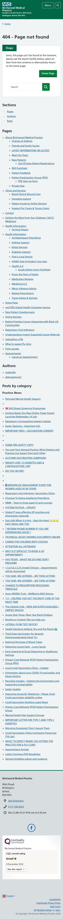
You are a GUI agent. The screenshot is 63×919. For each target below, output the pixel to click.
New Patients (19, 159)
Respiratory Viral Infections (19, 329)
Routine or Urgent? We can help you (25, 619)
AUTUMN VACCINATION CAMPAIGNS (25, 457)
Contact (9, 213)
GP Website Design (43, 910)
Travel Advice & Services (24, 298)
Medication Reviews (22, 279)
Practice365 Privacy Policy (48, 903)
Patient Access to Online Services (29, 203)
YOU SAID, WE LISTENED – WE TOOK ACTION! (30, 576)
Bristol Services (19, 247)
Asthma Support (20, 242)
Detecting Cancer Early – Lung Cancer (25, 646)
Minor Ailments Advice (24, 288)
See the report (14, 869)
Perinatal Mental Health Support (23, 398)
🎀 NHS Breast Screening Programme (25, 408)
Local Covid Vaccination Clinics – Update (26, 668)
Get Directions (16, 800)
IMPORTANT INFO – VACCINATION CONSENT (29, 430)
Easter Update (13, 689)
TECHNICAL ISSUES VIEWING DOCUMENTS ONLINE (32, 537)
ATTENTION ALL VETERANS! (20, 546)
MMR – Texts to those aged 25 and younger (28, 502)
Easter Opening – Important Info (22, 426)
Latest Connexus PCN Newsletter (22, 754)
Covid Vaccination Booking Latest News (26, 702)
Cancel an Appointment (25, 357)
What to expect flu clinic (18, 344)
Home (7, 24)
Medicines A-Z (19, 283)
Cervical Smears (20, 229)
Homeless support (21, 198)
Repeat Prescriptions (23, 293)
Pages (10, 111)
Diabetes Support (21, 252)
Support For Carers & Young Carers (30, 208)
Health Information (15, 226)
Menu (48, 5)
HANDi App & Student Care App (29, 261)
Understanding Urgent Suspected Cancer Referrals (32, 334)
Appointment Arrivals (17, 749)
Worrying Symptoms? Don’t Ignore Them (27, 728)
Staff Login (55, 906)
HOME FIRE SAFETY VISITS (19, 444)
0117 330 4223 (16, 806)
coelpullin (10, 372)
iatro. (58, 910)
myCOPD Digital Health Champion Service (27, 307)
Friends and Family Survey (26, 145)
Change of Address (22, 141)
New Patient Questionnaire (20, 312)
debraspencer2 (13, 377)
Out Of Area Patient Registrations (36, 163)
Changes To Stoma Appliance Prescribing (27, 498)
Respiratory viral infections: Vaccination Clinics (30, 493)
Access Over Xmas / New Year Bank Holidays (29, 614)
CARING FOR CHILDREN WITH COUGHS (26, 541)
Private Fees (18, 185)
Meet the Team (20, 155)
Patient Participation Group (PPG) (30, 177)
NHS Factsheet (19, 168)
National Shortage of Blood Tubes (23, 642)
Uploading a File (14, 339)
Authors (11, 116)
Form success (12, 348)
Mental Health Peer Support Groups (24, 715)
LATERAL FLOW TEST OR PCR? (21, 624)
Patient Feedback (21, 172)
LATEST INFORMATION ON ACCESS (30, 150)
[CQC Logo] (14, 844)
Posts (9, 121)
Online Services (13, 316)
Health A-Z (17, 266)
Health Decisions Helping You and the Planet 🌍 (31, 629)
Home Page (48, 73)
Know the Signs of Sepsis (25, 274)
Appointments (13, 353)
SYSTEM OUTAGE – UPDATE (20, 507)
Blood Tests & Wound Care (26, 194)
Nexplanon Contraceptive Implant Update (28, 421)
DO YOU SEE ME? (14, 470)
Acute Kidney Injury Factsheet (34, 269)
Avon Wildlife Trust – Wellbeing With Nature (29, 593)
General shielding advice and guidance (26, 758)
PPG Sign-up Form (28, 181)
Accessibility (55, 899)
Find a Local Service (22, 256)
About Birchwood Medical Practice (24, 137)
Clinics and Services (15, 190)
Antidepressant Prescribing (26, 237)
